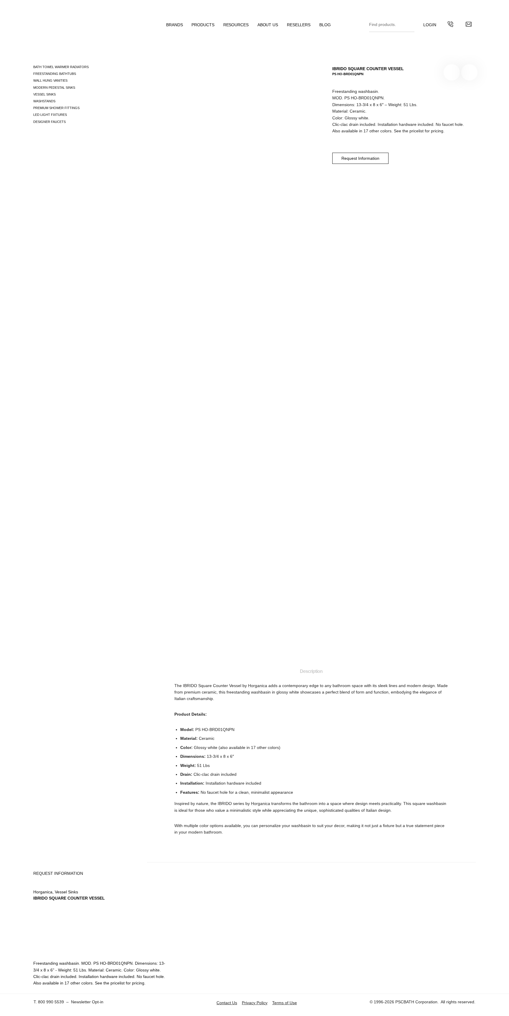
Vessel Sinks (44, 94)
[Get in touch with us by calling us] (450, 25)
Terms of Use (284, 1002)
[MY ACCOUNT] (429, 24)
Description (311, 671)
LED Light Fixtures (50, 114)
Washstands (44, 101)
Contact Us (227, 1002)
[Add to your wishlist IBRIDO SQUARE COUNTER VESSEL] (452, 72)
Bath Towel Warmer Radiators (61, 67)
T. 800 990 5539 (49, 1001)
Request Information (360, 158)
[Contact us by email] (469, 25)
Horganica (257, 685)
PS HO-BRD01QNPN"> (469, 72)
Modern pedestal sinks (54, 87)
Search (408, 23)
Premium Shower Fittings (56, 108)
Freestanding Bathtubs (54, 73)
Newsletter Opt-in (87, 1001)
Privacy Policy (254, 1002)
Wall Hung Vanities (50, 80)
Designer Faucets (49, 121)
